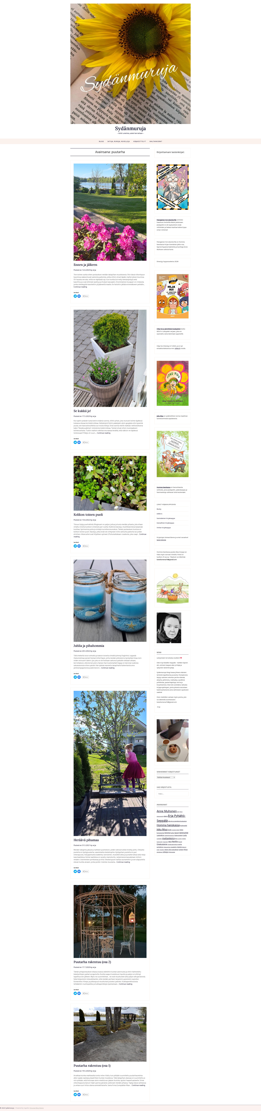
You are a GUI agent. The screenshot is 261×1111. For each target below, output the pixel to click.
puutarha (173, 847)
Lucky (185, 835)
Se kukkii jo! (82, 411)
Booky (159, 509)
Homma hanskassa (163, 487)
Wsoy (186, 849)
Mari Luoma (178, 838)
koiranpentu (160, 833)
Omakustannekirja (173, 844)
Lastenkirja (160, 835)
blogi (181, 811)
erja (94, 270)
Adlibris (159, 514)
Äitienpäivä (172, 852)
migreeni (165, 842)
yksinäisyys (159, 852)
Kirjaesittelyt (139, 141)
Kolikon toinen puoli (88, 515)
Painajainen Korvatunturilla (166, 220)
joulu (169, 830)
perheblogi (160, 847)
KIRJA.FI (177, 348)
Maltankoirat (156, 141)
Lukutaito (159, 838)
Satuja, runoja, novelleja (118, 141)
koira (181, 830)
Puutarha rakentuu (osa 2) (92, 962)
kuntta (172, 833)
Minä (170, 842)
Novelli (180, 842)
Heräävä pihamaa (86, 840)
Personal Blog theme (37, 1108)
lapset (176, 833)
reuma (179, 847)
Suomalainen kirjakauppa (166, 518)
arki (178, 811)
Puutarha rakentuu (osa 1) (92, 1066)
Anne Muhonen (167, 811)
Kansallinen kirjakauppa (165, 523)
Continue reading (80, 287)
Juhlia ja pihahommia (89, 646)
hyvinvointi (183, 826)
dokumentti (160, 816)
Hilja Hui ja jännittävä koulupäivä (177, 821)
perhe (180, 844)
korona (167, 833)
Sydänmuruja (130, 128)
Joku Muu (160, 416)
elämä (166, 816)
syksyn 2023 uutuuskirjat (171, 849)
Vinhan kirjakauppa (164, 528)
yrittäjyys (166, 852)
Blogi (101, 141)
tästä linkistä (161, 540)
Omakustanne (162, 844)
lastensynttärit (178, 835)
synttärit (181, 849)
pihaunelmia (167, 847)
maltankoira (168, 838)
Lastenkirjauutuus (169, 835)
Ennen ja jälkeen (85, 265)
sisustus (162, 849)
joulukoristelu (175, 830)
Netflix (175, 841)
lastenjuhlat (183, 833)
